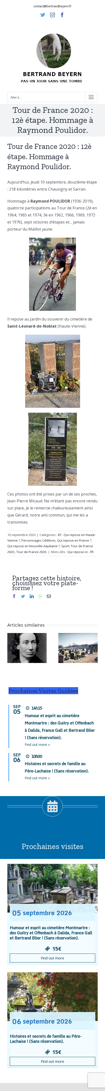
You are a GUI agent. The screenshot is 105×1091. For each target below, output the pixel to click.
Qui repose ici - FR (80, 552)
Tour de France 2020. (31, 552)
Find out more (52, 957)
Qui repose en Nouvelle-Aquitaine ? (33, 546)
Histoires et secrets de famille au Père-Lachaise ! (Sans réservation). (46, 1038)
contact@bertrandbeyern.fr (52, 6)
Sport (65, 546)
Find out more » (37, 744)
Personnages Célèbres (38, 540)
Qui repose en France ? (74, 540)
